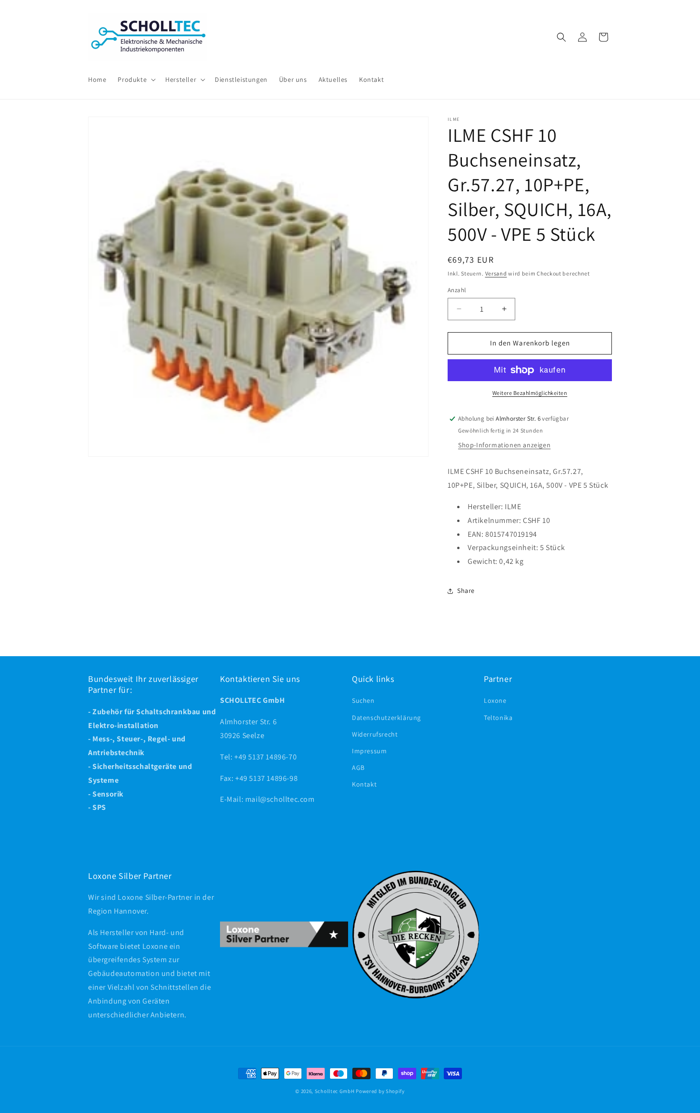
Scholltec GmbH (335, 1091)
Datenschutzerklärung (386, 717)
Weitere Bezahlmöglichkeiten (530, 392)
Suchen (363, 701)
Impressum (369, 751)
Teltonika (498, 717)
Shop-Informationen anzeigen (504, 445)
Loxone (495, 701)
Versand (496, 273)
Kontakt (364, 784)
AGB (358, 767)
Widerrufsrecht (375, 734)
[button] (136, 79)
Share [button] (466, 590)
